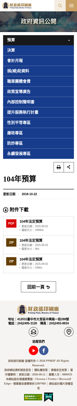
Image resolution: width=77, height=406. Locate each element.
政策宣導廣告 (19, 92)
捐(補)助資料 (18, 71)
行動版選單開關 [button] (71, 5)
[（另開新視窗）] (48, 397)
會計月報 (15, 61)
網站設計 (14, 379)
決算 (11, 50)
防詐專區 (15, 143)
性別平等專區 (19, 123)
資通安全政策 (59, 369)
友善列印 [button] (59, 167)
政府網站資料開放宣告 (17, 369)
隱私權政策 (41, 369)
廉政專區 (15, 133)
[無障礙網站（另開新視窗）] (33, 397)
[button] (60, 5)
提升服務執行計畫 (22, 112)
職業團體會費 (19, 81)
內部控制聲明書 (20, 102)
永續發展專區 (19, 154)
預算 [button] (11, 40)
